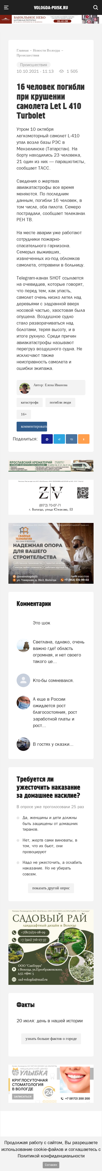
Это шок (41, 623)
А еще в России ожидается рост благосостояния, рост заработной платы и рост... (55, 712)
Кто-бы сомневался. (53, 680)
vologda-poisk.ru (51, 8)
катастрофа (29, 402)
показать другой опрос (51, 888)
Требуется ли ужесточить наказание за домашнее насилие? (48, 787)
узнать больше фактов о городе (51, 1039)
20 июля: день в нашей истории (50, 1020)
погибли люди (60, 402)
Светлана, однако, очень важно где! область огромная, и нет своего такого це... (58, 651)
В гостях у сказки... (53, 744)
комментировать (34, 426)
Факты (26, 1005)
